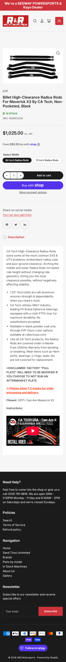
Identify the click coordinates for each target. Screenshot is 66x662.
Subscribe (50, 611)
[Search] (35, 21)
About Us (9, 571)
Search (7, 520)
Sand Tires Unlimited (16, 552)
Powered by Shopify (47, 657)
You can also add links (17, 215)
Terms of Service (14, 525)
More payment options (33, 192)
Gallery (7, 575)
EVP (5, 91)
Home (6, 548)
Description (16, 237)
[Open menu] (59, 21)
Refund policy (12, 529)
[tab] (33, 422)
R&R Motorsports (26, 657)
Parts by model (12, 562)
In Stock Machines (15, 566)
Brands (7, 557)
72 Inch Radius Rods (47, 160)
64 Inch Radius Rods (17, 160)
